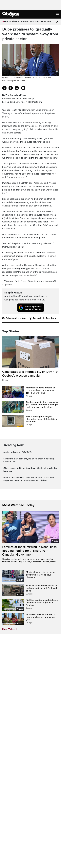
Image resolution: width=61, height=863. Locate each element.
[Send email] (23, 88)
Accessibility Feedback (44, 318)
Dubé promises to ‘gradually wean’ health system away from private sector (30, 34)
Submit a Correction (16, 318)
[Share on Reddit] (17, 88)
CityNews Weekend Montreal (34, 21)
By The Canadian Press (14, 95)
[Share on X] (4, 88)
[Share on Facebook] (11, 88)
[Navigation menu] (57, 14)
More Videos (8, 629)
